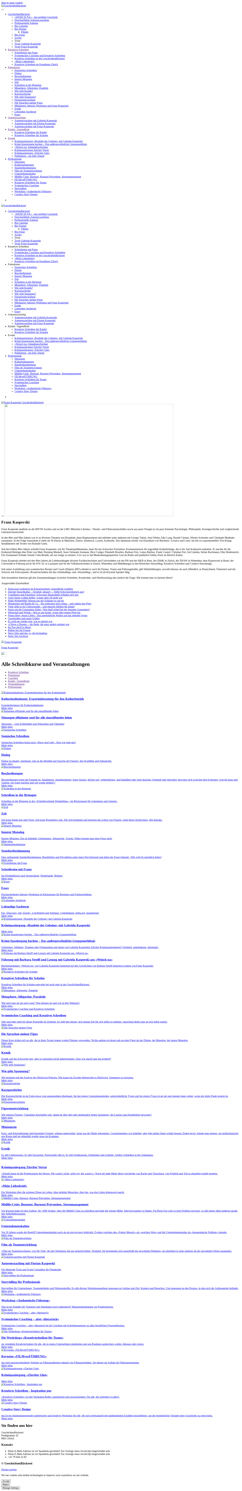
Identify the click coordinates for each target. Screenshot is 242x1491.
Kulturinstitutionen (24, 164)
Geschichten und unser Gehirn (24, 618)
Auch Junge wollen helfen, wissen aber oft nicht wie (35, 597)
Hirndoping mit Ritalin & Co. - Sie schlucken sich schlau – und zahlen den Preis (49, 603)
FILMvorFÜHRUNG (25, 179)
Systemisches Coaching (26, 185)
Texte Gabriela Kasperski (27, 43)
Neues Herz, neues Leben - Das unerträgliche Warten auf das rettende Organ (47, 615)
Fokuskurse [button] (14, 264)
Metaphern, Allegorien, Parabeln (31, 88)
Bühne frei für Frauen (19, 630)
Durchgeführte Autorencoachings (31, 20)
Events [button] (11, 335)
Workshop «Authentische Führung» (33, 191)
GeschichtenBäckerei (19, 14)
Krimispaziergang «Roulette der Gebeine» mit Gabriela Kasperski (48, 141)
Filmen (24, 32)
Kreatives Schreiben (18, 49)
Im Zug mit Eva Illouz (19, 627)
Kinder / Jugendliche (18, 129)
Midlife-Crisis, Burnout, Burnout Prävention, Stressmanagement (47, 176)
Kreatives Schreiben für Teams (30, 182)
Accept (6, 1481)
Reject (6, 1484)
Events (11, 138)
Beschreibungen (22, 76)
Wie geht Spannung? (25, 97)
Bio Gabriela (21, 26)
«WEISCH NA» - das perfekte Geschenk (36, 17)
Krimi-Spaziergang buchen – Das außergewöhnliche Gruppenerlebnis (50, 144)
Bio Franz (19, 34)
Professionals (15, 159)
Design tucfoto (9, 1469)
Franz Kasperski (13, 642)
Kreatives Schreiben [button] (18, 246)
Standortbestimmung (25, 167)
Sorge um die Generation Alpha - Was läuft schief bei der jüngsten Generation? (49, 609)
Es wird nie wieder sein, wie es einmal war (30, 621)
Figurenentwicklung (24, 99)
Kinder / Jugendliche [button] (18, 326)
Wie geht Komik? (23, 91)
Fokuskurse (14, 67)
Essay (17, 114)
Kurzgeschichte (22, 94)
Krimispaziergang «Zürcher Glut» (32, 153)
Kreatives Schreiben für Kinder (30, 132)
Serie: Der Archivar (18, 636)
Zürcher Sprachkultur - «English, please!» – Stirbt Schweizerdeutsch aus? (46, 591)
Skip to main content (12, 2)
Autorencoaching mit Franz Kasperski (34, 126)
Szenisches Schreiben (25, 70)
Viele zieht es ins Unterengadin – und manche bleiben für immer (41, 606)
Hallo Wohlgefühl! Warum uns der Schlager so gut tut (36, 600)
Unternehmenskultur (25, 173)
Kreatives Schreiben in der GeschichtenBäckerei (39, 58)
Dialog (18, 73)
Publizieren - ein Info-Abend (29, 156)
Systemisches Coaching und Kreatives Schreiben (39, 55)
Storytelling (20, 188)
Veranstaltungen (16, 684)
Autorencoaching (17, 117)
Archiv (18, 37)
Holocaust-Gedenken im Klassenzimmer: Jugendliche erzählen (40, 588)
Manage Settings (11, 1488)
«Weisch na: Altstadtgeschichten (31, 147)
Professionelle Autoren (26, 23)
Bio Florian (20, 29)
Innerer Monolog (23, 79)
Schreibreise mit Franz (26, 52)
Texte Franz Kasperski (26, 46)
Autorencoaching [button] (17, 314)
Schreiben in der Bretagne (27, 85)
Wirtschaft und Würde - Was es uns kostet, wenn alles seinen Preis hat (44, 612)
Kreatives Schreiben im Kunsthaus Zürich (36, 64)
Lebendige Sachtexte (25, 111)
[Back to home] (13, 5)
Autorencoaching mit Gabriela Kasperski (35, 120)
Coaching (13, 678)
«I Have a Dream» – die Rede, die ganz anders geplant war (38, 624)
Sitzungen (19, 161)
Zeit (16, 82)
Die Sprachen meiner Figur (28, 102)
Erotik (17, 108)
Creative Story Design (26, 194)
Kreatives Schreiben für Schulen (31, 135)
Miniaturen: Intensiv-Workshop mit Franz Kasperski (41, 105)
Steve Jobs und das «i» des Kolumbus (27, 633)
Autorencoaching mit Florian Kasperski (34, 123)
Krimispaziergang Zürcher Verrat (31, 150)
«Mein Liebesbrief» (24, 61)
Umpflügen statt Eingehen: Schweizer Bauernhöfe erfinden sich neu (43, 594)
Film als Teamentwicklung (28, 170)
